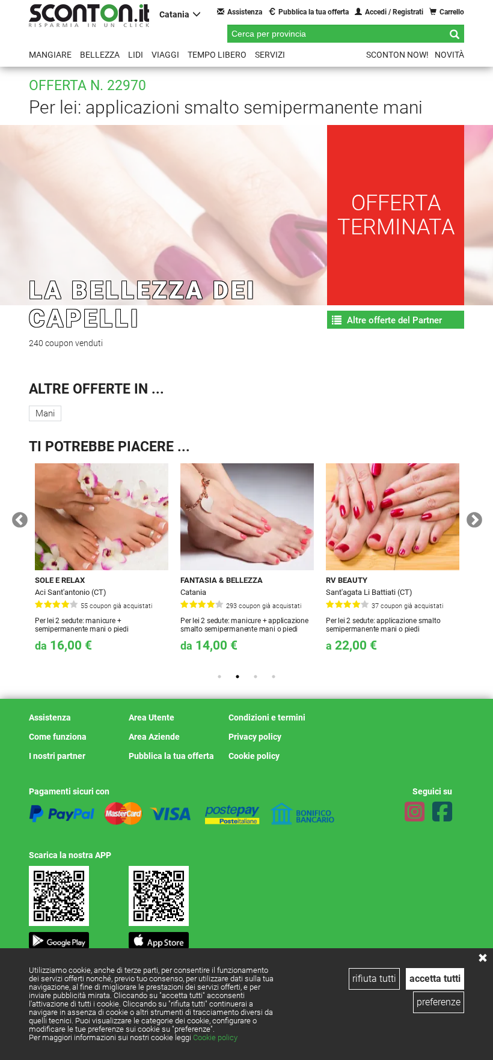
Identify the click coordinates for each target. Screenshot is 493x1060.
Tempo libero (217, 54)
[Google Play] (59, 937)
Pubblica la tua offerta (313, 12)
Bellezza (100, 54)
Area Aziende (154, 737)
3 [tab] (256, 677)
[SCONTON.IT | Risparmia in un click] (89, 15)
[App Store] (159, 937)
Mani (45, 413)
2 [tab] (237, 677)
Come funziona (58, 737)
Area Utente (151, 717)
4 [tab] (274, 677)
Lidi (135, 54)
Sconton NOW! (397, 54)
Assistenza (244, 12)
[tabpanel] (101, 563)
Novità (449, 54)
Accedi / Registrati (394, 12)
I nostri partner (57, 756)
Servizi (270, 54)
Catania (174, 14)
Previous (17, 517)
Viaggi (165, 54)
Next (471, 517)
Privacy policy (254, 737)
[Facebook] (442, 812)
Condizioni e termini (266, 717)
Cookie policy (215, 1037)
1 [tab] (219, 677)
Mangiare (50, 54)
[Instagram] (414, 812)
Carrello (451, 12)
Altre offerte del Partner (393, 320)
